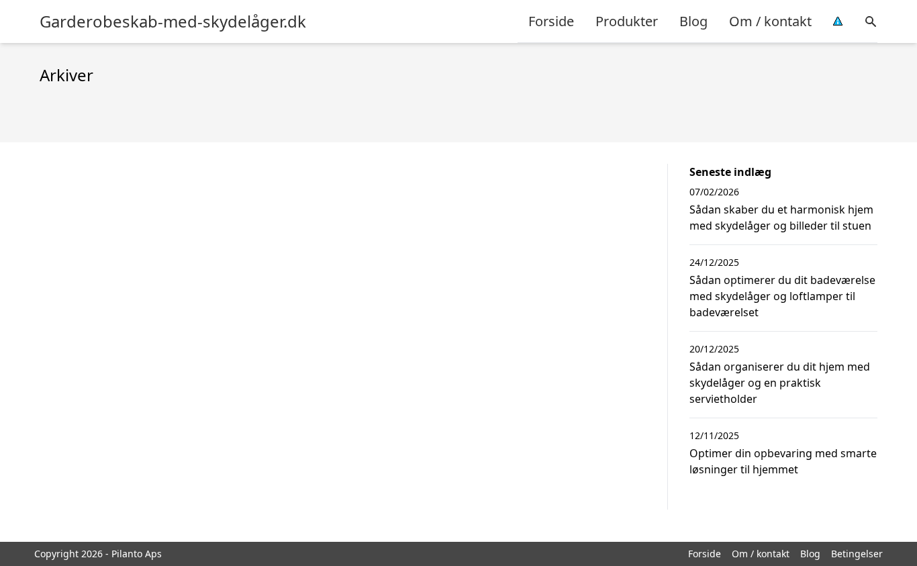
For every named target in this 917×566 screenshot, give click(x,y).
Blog (693, 21)
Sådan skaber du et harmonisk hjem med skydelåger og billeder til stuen (781, 217)
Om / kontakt (770, 21)
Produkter (626, 21)
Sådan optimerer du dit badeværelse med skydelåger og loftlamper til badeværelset (782, 296)
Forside (551, 21)
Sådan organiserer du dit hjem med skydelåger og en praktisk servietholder (779, 382)
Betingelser (857, 553)
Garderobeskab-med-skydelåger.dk (173, 21)
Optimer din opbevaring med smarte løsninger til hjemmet (783, 461)
